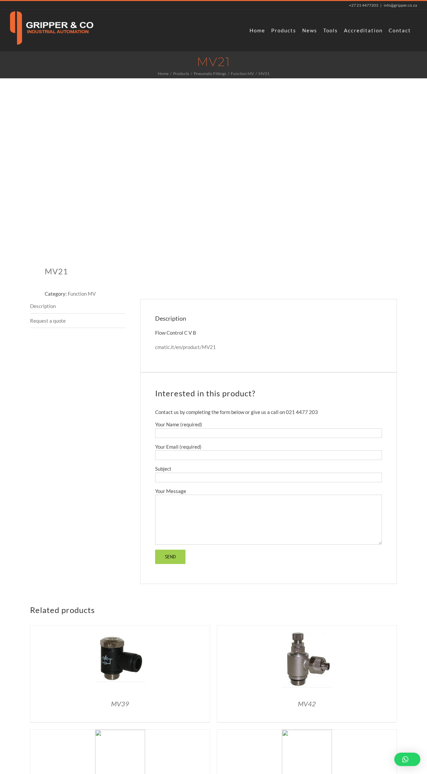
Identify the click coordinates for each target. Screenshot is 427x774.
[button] (407, 759)
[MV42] (307, 629)
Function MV (82, 294)
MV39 (120, 704)
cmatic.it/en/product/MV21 (185, 347)
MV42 (307, 704)
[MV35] (120, 733)
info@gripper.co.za (400, 5)
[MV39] (120, 629)
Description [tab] (43, 306)
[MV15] (307, 733)
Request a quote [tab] (48, 321)
